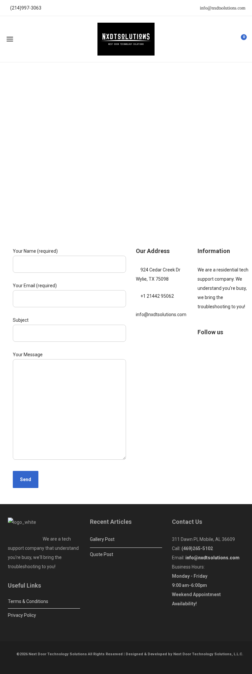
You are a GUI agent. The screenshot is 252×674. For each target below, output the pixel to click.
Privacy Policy (22, 615)
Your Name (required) (35, 251)
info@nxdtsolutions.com (222, 8)
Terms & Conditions (28, 601)
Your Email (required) (35, 285)
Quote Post (101, 554)
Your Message (28, 354)
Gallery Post (102, 539)
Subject (21, 320)
